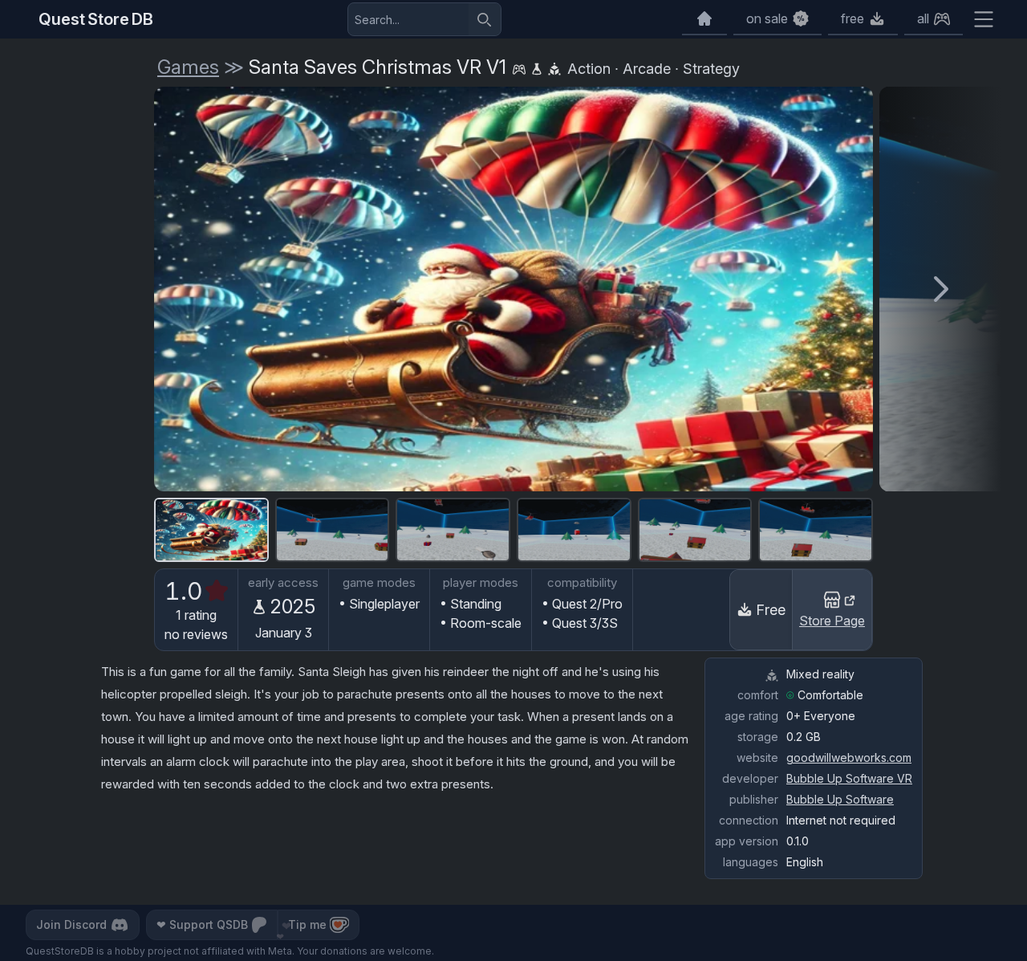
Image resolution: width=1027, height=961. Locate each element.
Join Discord (71, 924)
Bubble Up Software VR (849, 778)
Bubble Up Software (840, 799)
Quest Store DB (96, 19)
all (923, 18)
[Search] (485, 19)
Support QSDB (202, 924)
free (852, 18)
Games (188, 67)
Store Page (832, 621)
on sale (767, 18)
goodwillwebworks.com (848, 757)
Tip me (307, 924)
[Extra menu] (983, 19)
